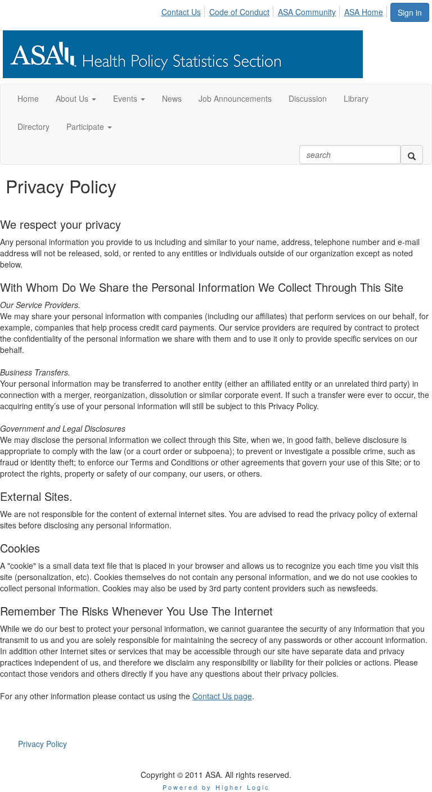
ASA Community (307, 11)
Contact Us (181, 11)
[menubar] (275, 10)
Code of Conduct (239, 11)
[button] (76, 98)
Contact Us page (222, 696)
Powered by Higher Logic (216, 786)
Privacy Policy (42, 743)
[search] (411, 154)
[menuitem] (184, 10)
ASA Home (363, 11)
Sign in (410, 12)
